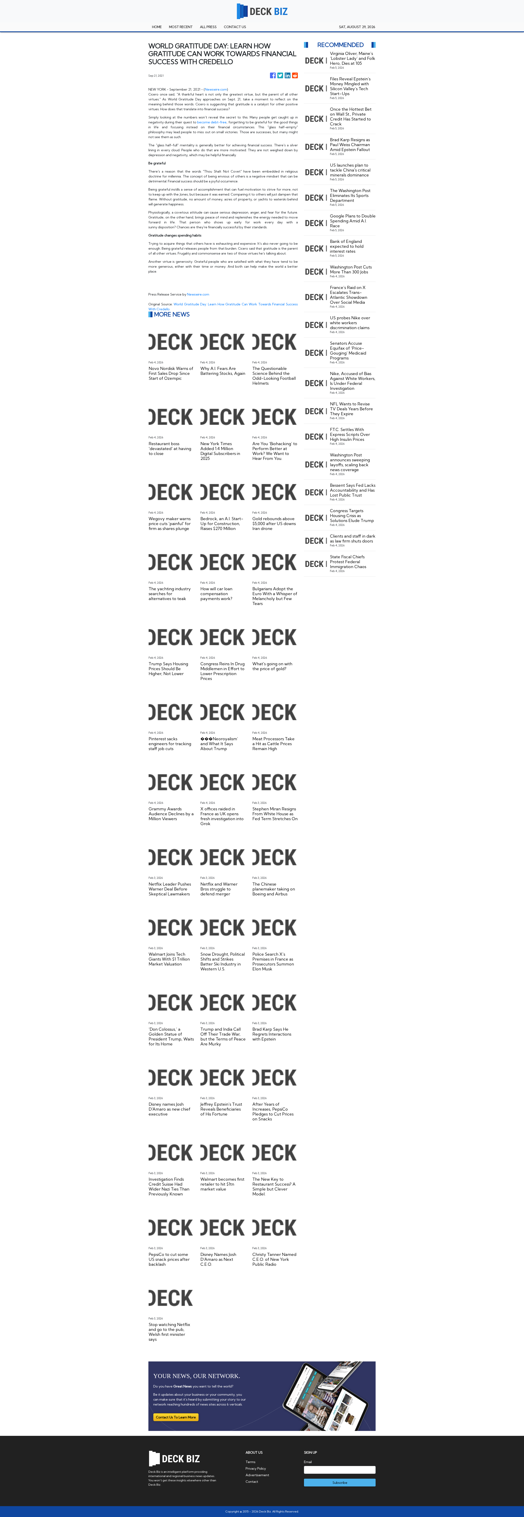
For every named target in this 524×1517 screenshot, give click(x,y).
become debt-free (212, 122)
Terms (250, 1462)
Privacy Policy (256, 1468)
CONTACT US (235, 27)
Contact (252, 1481)
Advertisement (257, 1475)
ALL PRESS (208, 27)
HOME (157, 27)
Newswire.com (216, 89)
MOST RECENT (181, 27)
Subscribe (339, 1483)
